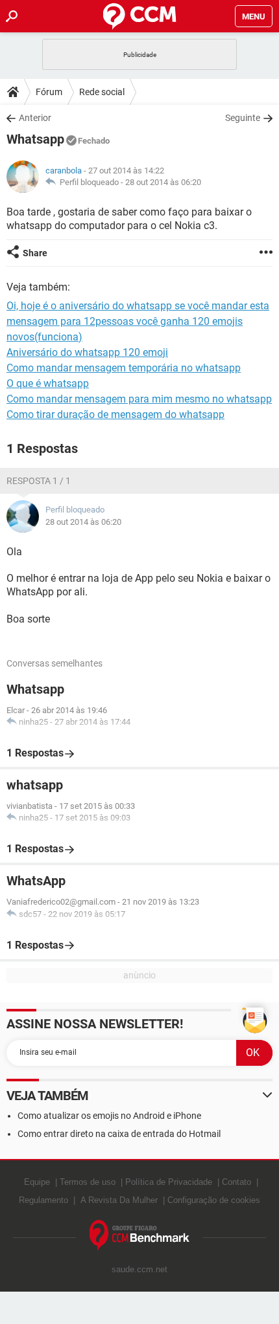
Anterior (35, 118)
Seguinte (242, 118)
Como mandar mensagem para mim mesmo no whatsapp (139, 399)
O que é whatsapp (47, 383)
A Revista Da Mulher (119, 1200)
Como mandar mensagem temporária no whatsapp (123, 368)
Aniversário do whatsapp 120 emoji (87, 352)
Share (35, 253)
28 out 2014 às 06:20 (163, 182)
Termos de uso (87, 1182)
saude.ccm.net (139, 1269)
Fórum (49, 92)
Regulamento (43, 1200)
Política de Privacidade (168, 1182)
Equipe (37, 1182)
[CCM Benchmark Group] (140, 1236)
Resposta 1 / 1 (38, 481)
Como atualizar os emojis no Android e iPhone (109, 1115)
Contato (236, 1182)
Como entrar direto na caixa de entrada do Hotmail (119, 1134)
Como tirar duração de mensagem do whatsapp (115, 414)
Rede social (102, 92)
